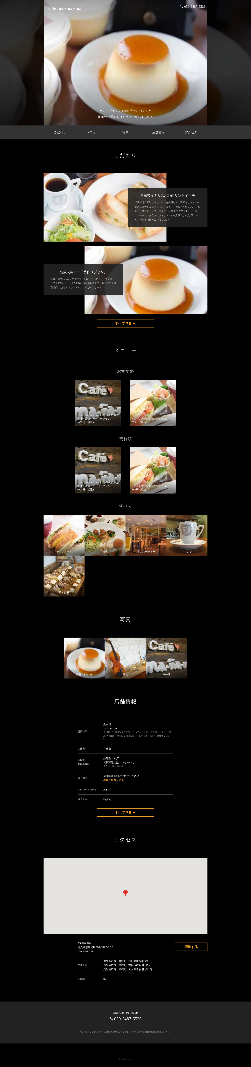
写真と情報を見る (113, 780)
